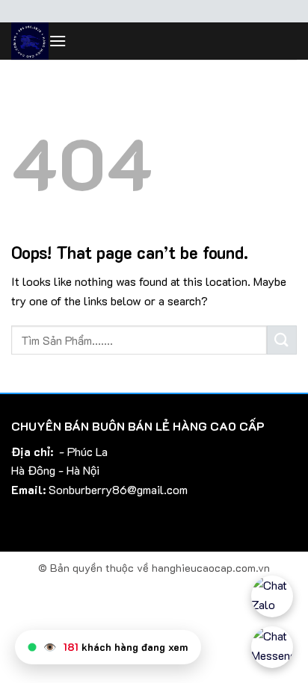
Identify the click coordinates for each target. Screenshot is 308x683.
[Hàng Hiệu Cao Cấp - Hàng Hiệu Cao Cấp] (30, 41)
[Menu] (58, 40)
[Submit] (282, 340)
